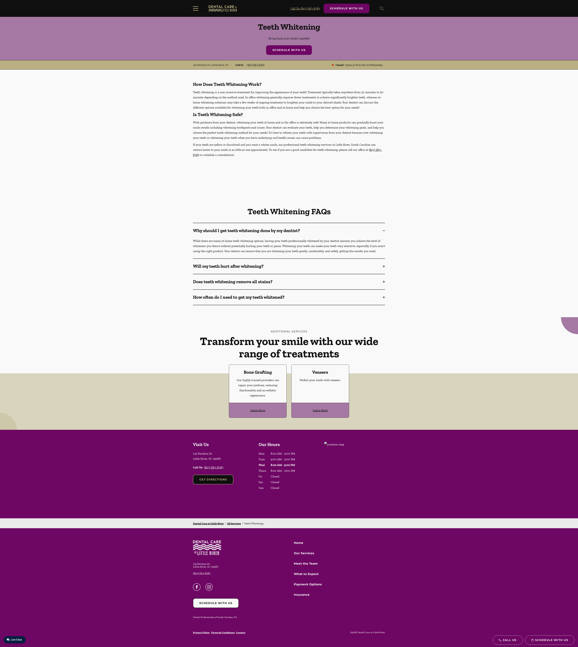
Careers (240, 632)
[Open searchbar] (381, 8)
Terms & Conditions (223, 632)
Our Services (304, 553)
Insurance (302, 594)
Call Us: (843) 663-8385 (305, 8)
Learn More (257, 410)
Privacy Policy (201, 632)
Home (298, 543)
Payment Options (308, 584)
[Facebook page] (196, 587)
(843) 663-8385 (255, 65)
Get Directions (213, 479)
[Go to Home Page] (223, 8)
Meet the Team (306, 563)
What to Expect (306, 574)
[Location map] (354, 474)
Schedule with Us (346, 8)
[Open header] (196, 8)
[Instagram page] (209, 587)
